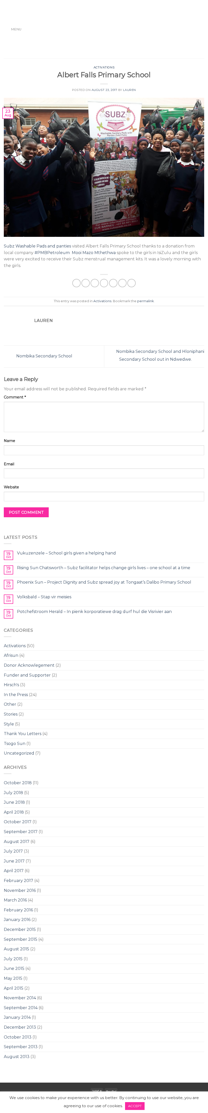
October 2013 (17, 1037)
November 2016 (20, 890)
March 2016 (15, 900)
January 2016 (17, 919)
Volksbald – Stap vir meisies (44, 596)
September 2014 (21, 1007)
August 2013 (16, 1056)
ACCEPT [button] (135, 1106)
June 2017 (14, 861)
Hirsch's (11, 684)
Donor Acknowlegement (29, 665)
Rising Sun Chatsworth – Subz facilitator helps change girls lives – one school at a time (103, 567)
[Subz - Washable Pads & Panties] (104, 29)
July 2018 (13, 792)
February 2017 (18, 880)
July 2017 (13, 851)
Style (9, 724)
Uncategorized (19, 753)
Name (9, 440)
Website (11, 487)
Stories (11, 714)
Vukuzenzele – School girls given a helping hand (66, 553)
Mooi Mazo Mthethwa (94, 252)
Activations (15, 645)
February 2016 (18, 910)
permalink (145, 301)
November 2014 (20, 997)
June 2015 (14, 968)
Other (10, 704)
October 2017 (17, 821)
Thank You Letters (22, 733)
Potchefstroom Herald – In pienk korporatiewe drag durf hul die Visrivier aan (94, 611)
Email (9, 464)
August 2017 (16, 841)
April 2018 (14, 812)
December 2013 (20, 1027)
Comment (15, 397)
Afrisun (11, 655)
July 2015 (13, 958)
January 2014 (17, 1017)
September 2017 (21, 831)
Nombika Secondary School (43, 356)
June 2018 (14, 802)
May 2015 (13, 978)
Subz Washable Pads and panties (37, 246)
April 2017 (14, 870)
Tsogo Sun (14, 743)
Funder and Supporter (27, 675)
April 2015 (13, 988)
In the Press (16, 694)
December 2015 (20, 929)
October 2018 (18, 782)
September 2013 (21, 1046)
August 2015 (16, 949)
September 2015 (20, 939)
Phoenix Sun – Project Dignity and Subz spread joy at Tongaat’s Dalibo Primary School (104, 582)
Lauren (129, 90)
